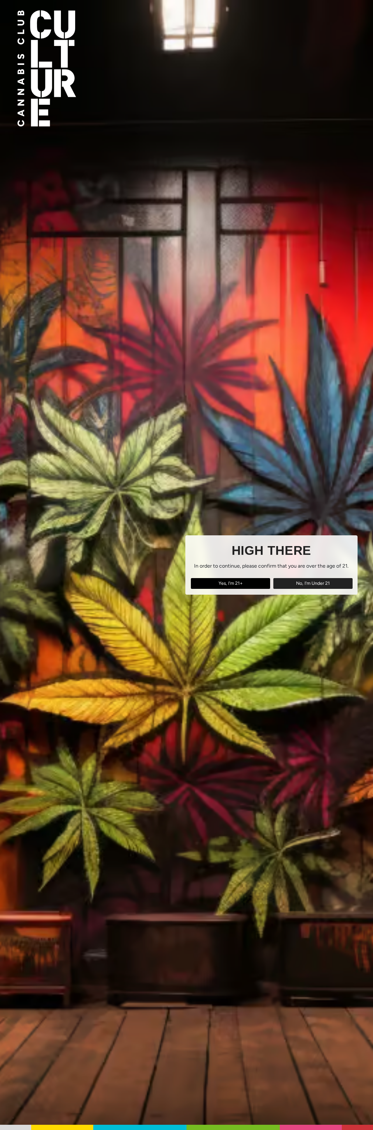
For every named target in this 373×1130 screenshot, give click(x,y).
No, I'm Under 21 (313, 583)
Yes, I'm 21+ (231, 583)
